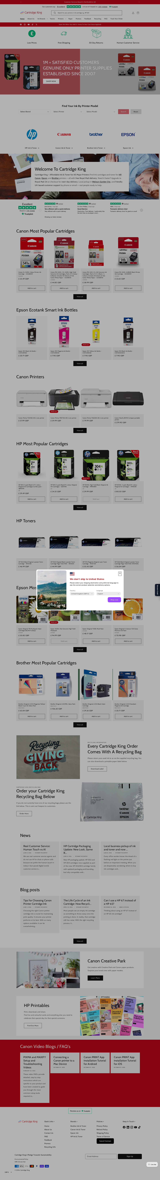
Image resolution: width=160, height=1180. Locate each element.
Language (99, 590)
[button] (120, 573)
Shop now (114, 600)
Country (72, 590)
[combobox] (80, 594)
